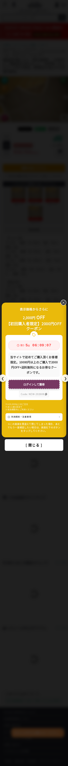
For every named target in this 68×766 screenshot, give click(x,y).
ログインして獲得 (34, 384)
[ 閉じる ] (34, 444)
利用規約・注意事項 (21, 416)
